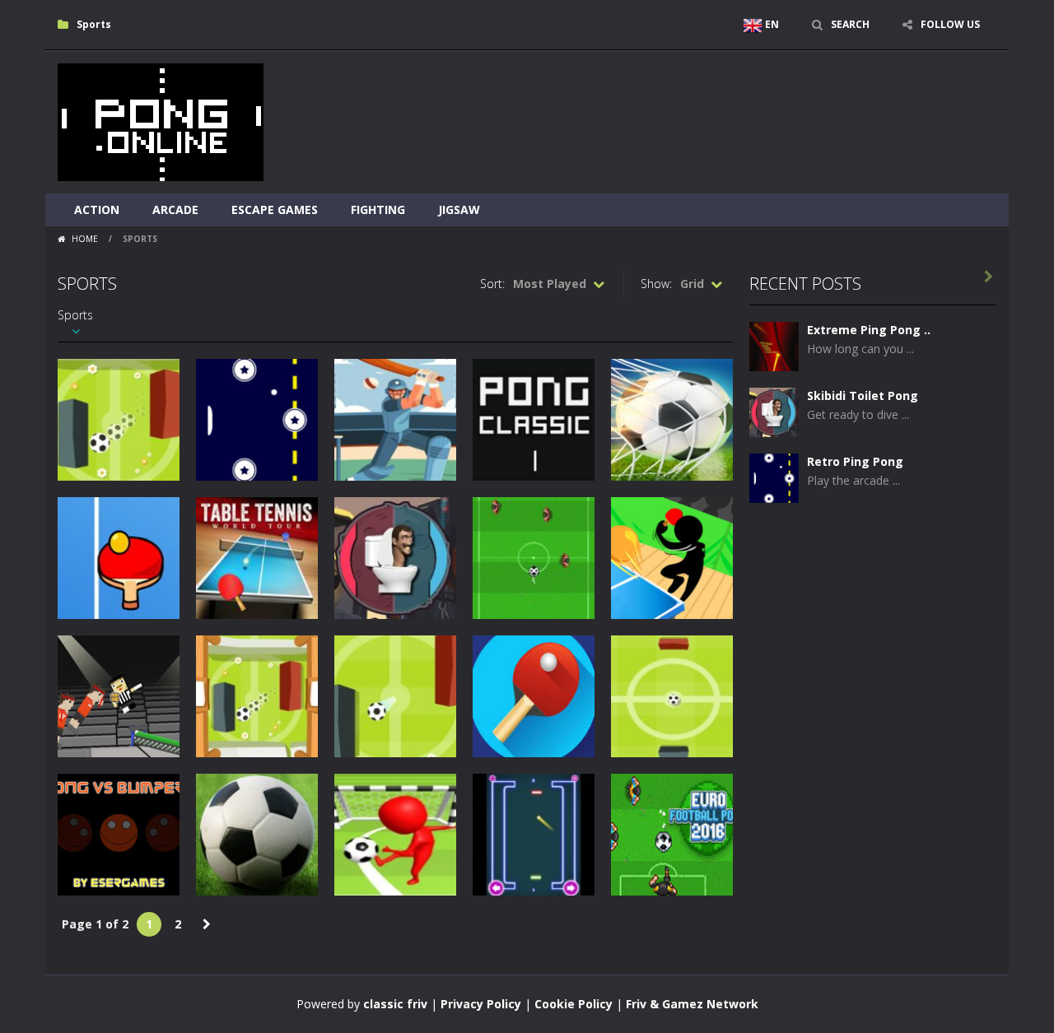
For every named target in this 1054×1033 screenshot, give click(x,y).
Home (84, 238)
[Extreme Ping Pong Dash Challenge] (774, 345)
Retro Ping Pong (855, 461)
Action (96, 209)
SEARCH (850, 24)
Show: (656, 283)
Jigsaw (459, 209)
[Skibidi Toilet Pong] (774, 411)
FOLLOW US (950, 24)
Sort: (492, 283)
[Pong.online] (161, 120)
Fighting (378, 209)
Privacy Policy (481, 1004)
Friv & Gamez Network (692, 1004)
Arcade (175, 209)
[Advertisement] (696, 100)
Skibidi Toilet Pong (862, 395)
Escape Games (274, 209)
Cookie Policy (573, 1004)
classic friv (395, 1004)
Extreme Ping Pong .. (868, 329)
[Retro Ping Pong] (774, 477)
